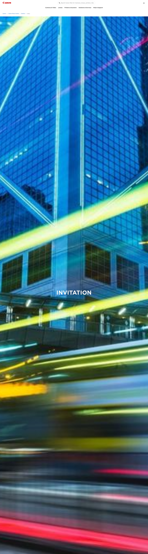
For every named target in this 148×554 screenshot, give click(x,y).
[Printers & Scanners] (77, 7)
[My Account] (144, 3)
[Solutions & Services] (92, 7)
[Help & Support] (103, 7)
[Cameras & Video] (56, 7)
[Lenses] (63, 7)
